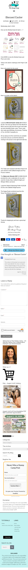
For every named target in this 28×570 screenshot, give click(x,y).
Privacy (18, 496)
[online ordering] (14, 229)
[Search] (12, 547)
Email (2, 315)
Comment (4, 289)
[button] (14, 11)
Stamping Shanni (9, 259)
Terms (15, 496)
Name (3, 308)
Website (3, 322)
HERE (5, 57)
